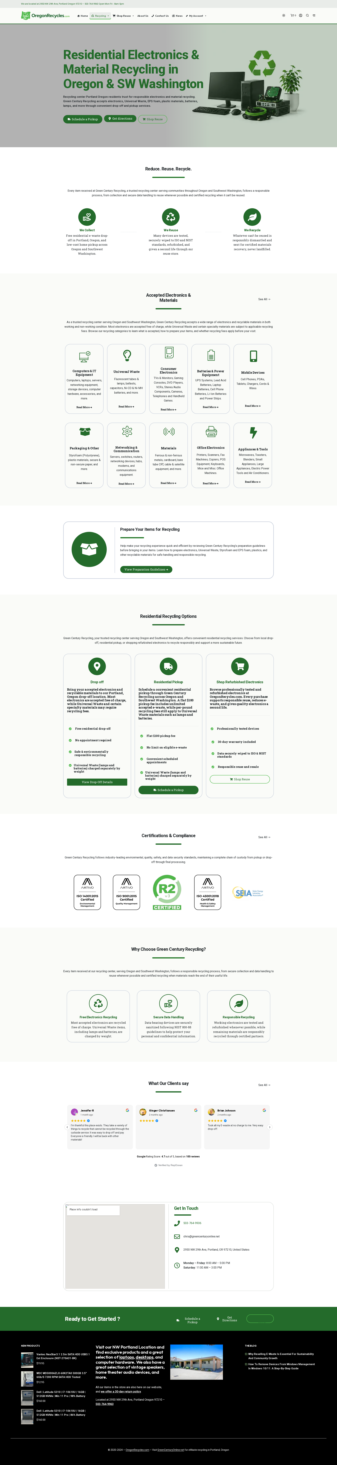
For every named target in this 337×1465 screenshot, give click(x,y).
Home (84, 15)
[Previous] (67, 1127)
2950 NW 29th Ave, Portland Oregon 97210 (60, 3)
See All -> (264, 299)
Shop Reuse (124, 15)
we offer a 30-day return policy (121, 1391)
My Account (196, 15)
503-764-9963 (91, 3)
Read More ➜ (84, 407)
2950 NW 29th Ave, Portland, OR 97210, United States (216, 1249)
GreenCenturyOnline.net (170, 1450)
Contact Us (162, 15)
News (179, 15)
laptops (126, 1357)
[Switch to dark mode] (283, 15)
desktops (144, 1357)
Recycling (100, 15)
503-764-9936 (192, 1223)
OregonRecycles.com (137, 1450)
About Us (142, 15)
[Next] (270, 1127)
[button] (293, 15)
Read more (213, 1143)
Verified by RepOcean (170, 1165)
